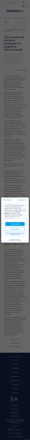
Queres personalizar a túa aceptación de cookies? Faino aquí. (15, 234)
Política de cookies (15, 239)
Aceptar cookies (15, 224)
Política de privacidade (15, 240)
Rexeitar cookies (15, 229)
